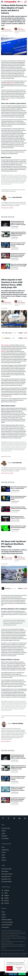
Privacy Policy (5, 927)
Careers (4, 917)
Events (3, 855)
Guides (3, 857)
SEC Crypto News (13, 189)
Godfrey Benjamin (16, 490)
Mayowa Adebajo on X (6, 741)
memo (19, 666)
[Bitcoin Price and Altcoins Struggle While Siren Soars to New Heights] (5, 267)
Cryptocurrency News (6, 191)
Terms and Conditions (7, 922)
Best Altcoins (5, 871)
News (14, 191)
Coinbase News (5, 189)
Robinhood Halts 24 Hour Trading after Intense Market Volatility (18, 526)
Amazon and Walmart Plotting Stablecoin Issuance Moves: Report (19, 507)
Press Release (5, 838)
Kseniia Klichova (21, 29)
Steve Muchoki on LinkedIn (7, 207)
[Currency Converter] (25, 2)
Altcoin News (21, 189)
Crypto (3, 833)
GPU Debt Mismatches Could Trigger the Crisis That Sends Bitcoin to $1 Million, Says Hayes (18, 223)
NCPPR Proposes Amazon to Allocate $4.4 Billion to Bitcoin (18, 517)
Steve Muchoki (7, 29)
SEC (19, 167)
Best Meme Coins (6, 879)
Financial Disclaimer (7, 924)
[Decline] (24, 961)
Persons (4, 852)
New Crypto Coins (6, 876)
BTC (6, 73)
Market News (4, 456)
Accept (9, 968)
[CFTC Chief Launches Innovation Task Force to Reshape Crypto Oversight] (5, 245)
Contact (4, 914)
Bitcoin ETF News (14, 715)
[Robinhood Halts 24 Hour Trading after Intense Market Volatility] (5, 528)
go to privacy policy (19, 968)
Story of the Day (6, 828)
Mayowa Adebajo (8, 558)
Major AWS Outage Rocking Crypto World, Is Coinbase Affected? (19, 487)
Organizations (5, 849)
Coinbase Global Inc (10, 82)
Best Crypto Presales (7, 874)
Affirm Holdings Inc (5, 345)
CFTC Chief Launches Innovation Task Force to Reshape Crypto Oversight (18, 244)
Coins (3, 847)
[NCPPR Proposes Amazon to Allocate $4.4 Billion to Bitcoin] (5, 519)
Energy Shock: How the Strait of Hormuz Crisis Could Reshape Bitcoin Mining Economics (18, 255)
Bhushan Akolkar (16, 520)
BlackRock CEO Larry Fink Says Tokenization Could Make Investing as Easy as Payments (18, 789)
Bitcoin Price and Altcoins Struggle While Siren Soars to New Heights (19, 265)
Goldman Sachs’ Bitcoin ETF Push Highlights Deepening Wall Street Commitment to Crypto (18, 234)
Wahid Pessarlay (15, 501)
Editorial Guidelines (7, 919)
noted (7, 99)
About (3, 912)
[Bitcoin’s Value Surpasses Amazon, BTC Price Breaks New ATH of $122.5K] (5, 499)
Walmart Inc (4, 351)
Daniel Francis (15, 226)
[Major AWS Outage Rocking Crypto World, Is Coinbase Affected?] (5, 489)
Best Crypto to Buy (6, 868)
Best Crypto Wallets (7, 881)
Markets (4, 830)
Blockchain (4, 836)
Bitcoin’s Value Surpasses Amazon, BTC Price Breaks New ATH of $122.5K (19, 498)
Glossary (4, 860)
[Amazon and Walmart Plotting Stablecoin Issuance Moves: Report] (5, 509)
